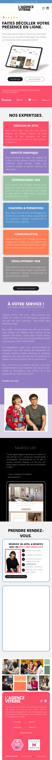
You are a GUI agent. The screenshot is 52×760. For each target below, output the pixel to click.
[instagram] (43, 8)
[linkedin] (47, 8)
